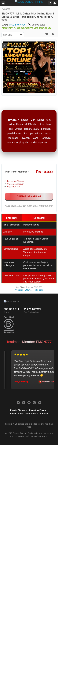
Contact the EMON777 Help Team (29, 289)
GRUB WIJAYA (17, 24)
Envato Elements (18, 410)
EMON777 (5, 9)
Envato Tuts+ (16, 413)
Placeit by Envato (38, 410)
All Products (31, 413)
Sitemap (44, 413)
